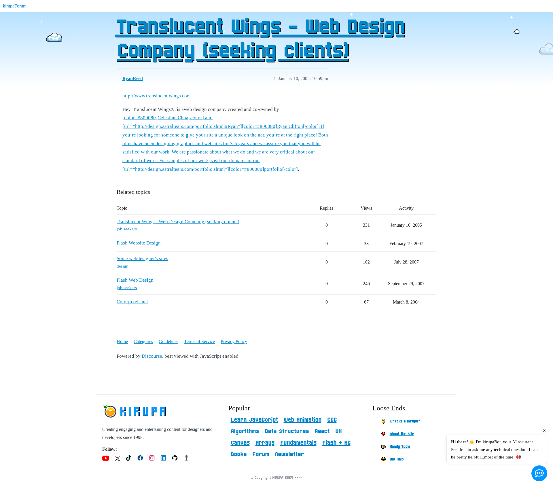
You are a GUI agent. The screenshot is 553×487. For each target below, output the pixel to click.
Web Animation (302, 419)
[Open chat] (539, 473)
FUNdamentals (298, 442)
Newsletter (289, 454)
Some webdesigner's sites (142, 258)
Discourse (152, 356)
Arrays (264, 442)
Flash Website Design (139, 243)
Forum (260, 454)
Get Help (397, 459)
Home (122, 341)
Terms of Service (199, 341)
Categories (143, 341)
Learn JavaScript (254, 419)
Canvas (240, 442)
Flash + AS (336, 442)
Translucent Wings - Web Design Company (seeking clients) (259, 39)
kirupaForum (14, 5)
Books (239, 454)
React (322, 431)
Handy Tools (400, 446)
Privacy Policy (234, 341)
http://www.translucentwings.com (156, 95)
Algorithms (245, 431)
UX (338, 431)
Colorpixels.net (132, 301)
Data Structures (287, 431)
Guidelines (168, 341)
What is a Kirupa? (405, 421)
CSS (332, 419)
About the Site (402, 434)
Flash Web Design (135, 280)
